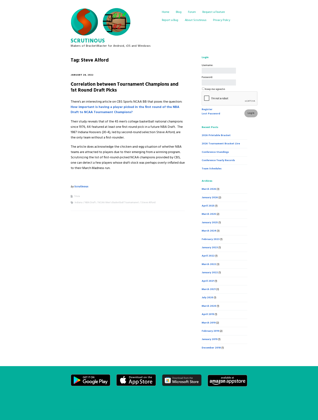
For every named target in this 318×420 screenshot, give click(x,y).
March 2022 (209, 264)
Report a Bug (170, 20)
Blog (178, 12)
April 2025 (208, 206)
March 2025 (209, 214)
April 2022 (208, 256)
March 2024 (209, 231)
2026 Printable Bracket (216, 135)
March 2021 (209, 289)
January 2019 (210, 339)
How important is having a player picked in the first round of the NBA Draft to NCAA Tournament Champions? (125, 109)
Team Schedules (212, 169)
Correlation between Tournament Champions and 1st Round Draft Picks (125, 87)
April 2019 (208, 314)
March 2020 (209, 306)
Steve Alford (148, 202)
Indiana (78, 202)
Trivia (77, 196)
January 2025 (210, 222)
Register (207, 110)
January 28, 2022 (82, 75)
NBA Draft (90, 202)
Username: (207, 65)
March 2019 (209, 323)
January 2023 (210, 247)
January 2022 (210, 272)
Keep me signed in (215, 89)
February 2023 (211, 239)
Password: (207, 77)
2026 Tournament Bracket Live (221, 144)
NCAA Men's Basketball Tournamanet (118, 202)
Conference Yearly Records (218, 160)
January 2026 (210, 197)
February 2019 (210, 331)
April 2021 (208, 281)
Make (84, 410)
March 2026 (209, 189)
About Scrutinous (195, 20)
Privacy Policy (221, 20)
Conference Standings (215, 152)
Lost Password (211, 114)
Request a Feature (213, 12)
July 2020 (207, 298)
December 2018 (211, 348)
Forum (192, 12)
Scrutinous (88, 41)
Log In (251, 113)
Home (165, 12)
